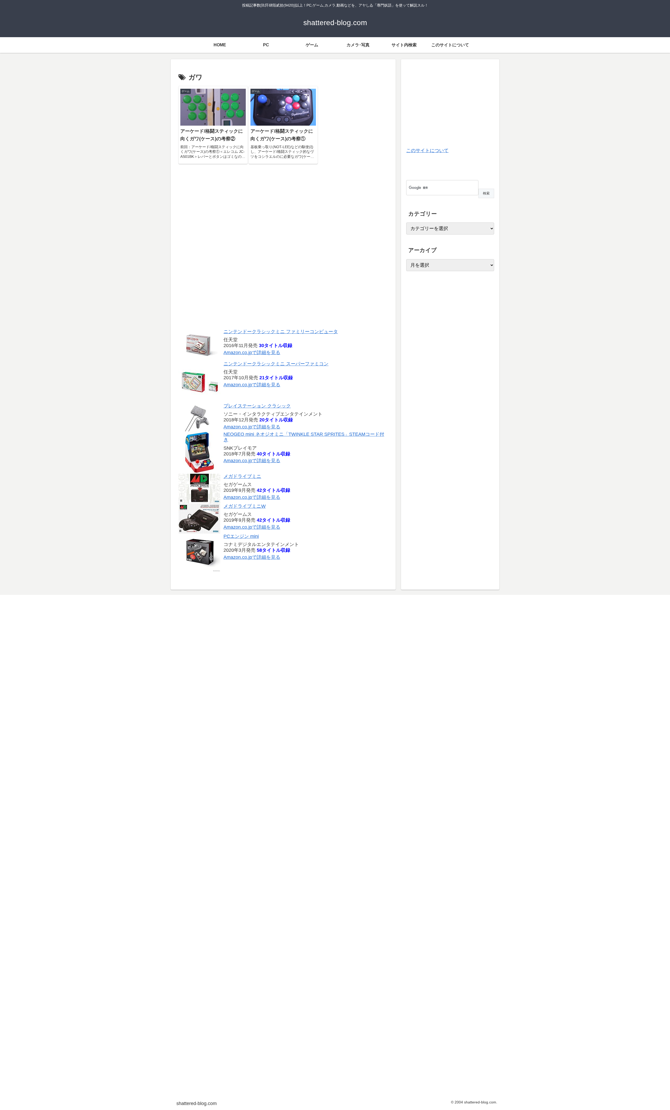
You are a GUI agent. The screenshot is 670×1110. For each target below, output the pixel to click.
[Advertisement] (283, 249)
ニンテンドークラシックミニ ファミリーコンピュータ (281, 331)
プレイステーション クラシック (257, 406)
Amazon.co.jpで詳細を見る (252, 352)
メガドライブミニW (245, 506)
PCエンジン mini (241, 536)
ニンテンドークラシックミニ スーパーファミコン (276, 363)
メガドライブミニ (242, 476)
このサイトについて (427, 150)
